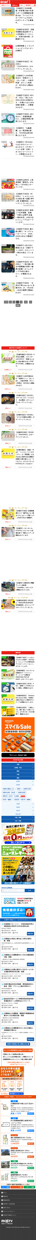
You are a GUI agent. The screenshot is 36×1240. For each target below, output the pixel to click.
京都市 (19, 789)
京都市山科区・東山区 (9, 792)
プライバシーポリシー (9, 1211)
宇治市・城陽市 (7, 799)
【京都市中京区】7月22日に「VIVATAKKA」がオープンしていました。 (25, 434)
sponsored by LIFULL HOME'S (24, 1096)
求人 (22, 5)
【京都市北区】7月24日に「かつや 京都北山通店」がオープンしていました (25, 417)
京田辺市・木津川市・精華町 (22, 799)
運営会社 (5, 1196)
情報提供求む (6, 1200)
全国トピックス (5, 5)
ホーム (5, 1192)
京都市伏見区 (22, 792)
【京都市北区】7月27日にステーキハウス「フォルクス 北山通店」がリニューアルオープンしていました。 (25, 400)
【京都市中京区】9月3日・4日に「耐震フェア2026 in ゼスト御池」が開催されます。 (25, 686)
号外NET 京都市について (9, 1215)
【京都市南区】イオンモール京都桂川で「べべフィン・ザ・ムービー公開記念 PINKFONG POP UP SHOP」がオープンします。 (25, 675)
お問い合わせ (6, 1207)
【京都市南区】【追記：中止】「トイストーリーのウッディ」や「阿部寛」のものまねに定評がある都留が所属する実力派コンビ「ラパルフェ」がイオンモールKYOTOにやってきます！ (25, 456)
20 (25, 302)
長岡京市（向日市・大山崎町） (14, 796)
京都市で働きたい (10, 920)
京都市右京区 (27, 789)
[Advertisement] (18, 167)
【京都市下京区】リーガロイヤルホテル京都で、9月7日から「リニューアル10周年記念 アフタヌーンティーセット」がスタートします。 (25, 662)
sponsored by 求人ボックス (24, 920)
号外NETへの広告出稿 (9, 1204)
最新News (15, 5)
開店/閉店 (28, 5)
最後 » (18, 305)
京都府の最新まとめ (8, 789)
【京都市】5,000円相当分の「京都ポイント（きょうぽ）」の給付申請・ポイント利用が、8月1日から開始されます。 (25, 380)
